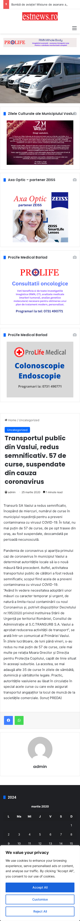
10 (19, 843)
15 (71, 843)
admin (12, 492)
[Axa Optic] (40, 42)
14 (60, 843)
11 (29, 843)
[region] (40, 883)
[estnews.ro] (40, 16)
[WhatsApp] (19, 720)
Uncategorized (29, 420)
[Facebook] (8, 720)
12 (40, 843)
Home (11, 420)
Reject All (40, 911)
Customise (40, 899)
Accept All (40, 887)
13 (50, 843)
